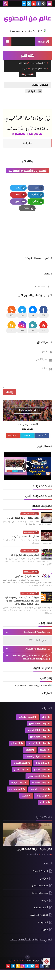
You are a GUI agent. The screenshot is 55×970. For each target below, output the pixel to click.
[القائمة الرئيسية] (7, 41)
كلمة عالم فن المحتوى (27, 576)
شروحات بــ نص (15, 789)
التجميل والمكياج (26, 717)
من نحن (44, 900)
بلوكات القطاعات (39, 783)
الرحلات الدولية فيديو (38, 743)
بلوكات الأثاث (41, 763)
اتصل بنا (44, 930)
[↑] (27, 957)
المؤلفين (44, 878)
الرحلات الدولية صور (38, 737)
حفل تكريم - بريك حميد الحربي (23, 517)
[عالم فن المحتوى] (27, 18)
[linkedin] (13, 966)
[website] (43, 3)
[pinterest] (8, 966)
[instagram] (22, 966)
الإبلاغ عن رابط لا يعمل (38, 915)
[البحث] (5, 3)
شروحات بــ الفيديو (39, 789)
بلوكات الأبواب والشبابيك (36, 756)
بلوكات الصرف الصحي (37, 776)
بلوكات (29, 750)
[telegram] (29, 3)
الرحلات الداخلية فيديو (37, 730)
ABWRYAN (46, 854)
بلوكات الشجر (20, 769)
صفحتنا (41, 435)
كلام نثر (25, 68)
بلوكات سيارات (17, 783)
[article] (27, 227)
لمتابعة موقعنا (26, 410)
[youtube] (33, 3)
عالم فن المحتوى (15, 960)
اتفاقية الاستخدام (40, 886)
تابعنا (26, 435)
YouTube (43, 802)
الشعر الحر (15, 743)
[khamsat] (18, 966)
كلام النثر (32, 91)
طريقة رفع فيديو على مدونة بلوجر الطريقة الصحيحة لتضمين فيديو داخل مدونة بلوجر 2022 (21, 600)
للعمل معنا (43, 922)
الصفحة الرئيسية (39, 68)
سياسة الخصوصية (40, 893)
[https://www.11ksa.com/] (27, 31)
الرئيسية (41, 42)
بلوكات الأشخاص (20, 763)
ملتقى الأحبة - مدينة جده (25, 536)
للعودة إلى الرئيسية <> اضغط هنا (27, 170)
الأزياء (44, 717)
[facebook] (38, 3)
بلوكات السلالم (40, 769)
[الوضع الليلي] (46, 961)
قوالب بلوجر (41, 796)
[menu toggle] (49, 3)
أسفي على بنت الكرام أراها (25, 554)
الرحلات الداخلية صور (38, 723)
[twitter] (24, 3)
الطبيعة (43, 750)
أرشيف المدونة (41, 908)
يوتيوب (11, 435)
